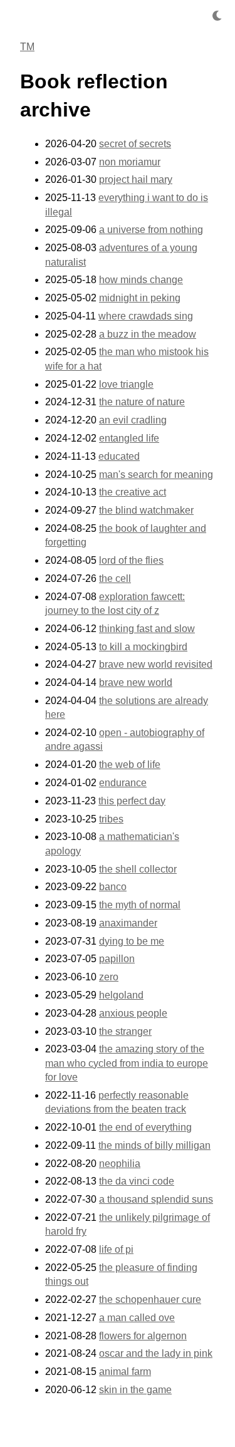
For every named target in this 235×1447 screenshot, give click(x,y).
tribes (111, 819)
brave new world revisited (155, 664)
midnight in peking (139, 298)
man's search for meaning (156, 474)
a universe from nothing (151, 229)
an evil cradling (133, 420)
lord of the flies (131, 560)
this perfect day (131, 801)
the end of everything (145, 1127)
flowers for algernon (143, 1335)
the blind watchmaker (146, 510)
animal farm (125, 1371)
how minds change (141, 279)
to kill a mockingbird (143, 646)
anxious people (133, 1013)
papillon (117, 958)
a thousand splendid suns (156, 1199)
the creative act (132, 492)
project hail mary (135, 179)
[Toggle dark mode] (217, 16)
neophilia (119, 1163)
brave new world (135, 682)
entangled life (129, 438)
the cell (115, 578)
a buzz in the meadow (147, 334)
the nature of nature (142, 402)
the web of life (129, 764)
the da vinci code (136, 1181)
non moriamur (129, 162)
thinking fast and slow (147, 628)
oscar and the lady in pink (155, 1353)
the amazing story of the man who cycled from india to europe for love (126, 1063)
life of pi (116, 1249)
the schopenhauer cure (150, 1299)
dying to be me (131, 941)
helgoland (121, 995)
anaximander (128, 923)
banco (113, 886)
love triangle (126, 384)
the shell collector (138, 869)
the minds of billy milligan (154, 1145)
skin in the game (135, 1389)
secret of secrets (135, 143)
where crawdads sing (145, 316)
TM (27, 46)
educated (119, 456)
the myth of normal (139, 905)
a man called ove (137, 1317)
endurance (123, 782)
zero (108, 977)
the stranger (125, 1031)
